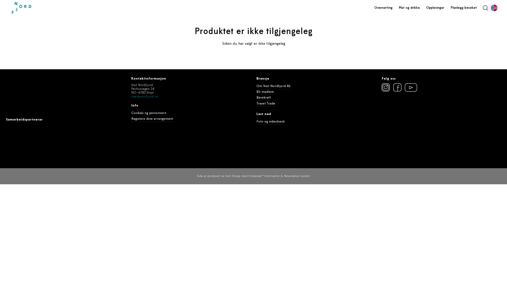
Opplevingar (435, 8)
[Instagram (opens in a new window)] (386, 87)
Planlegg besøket (464, 8)
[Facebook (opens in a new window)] (397, 87)
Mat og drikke (409, 8)
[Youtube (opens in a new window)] (409, 87)
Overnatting (383, 8)
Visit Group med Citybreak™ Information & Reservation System (267, 176)
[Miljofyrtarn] (389, 109)
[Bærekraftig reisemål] (412, 109)
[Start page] (31, 8)
